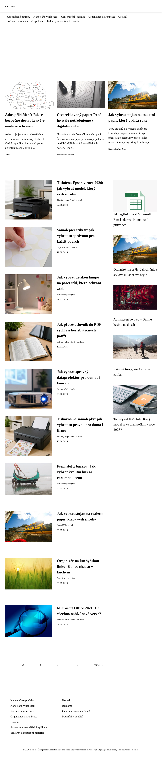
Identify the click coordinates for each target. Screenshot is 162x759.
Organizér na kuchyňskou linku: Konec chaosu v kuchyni (78, 566)
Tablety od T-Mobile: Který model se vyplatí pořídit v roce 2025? (134, 424)
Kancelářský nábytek (45, 16)
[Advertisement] (81, 47)
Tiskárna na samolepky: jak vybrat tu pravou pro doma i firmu (80, 424)
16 (76, 664)
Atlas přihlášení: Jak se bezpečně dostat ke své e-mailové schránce (25, 120)
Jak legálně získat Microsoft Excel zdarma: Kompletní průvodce (132, 219)
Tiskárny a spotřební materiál (63, 21)
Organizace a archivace (101, 16)
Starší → (99, 664)
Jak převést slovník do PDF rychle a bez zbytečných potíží (79, 330)
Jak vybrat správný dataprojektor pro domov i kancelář (78, 377)
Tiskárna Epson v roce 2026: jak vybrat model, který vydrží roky (80, 188)
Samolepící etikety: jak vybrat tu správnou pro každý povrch (76, 235)
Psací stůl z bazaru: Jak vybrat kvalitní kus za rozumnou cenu (76, 472)
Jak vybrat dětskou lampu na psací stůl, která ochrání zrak (79, 283)
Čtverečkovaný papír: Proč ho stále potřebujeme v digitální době (79, 120)
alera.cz (10, 6)
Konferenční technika (73, 16)
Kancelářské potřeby (18, 16)
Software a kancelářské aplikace (25, 21)
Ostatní (122, 16)
